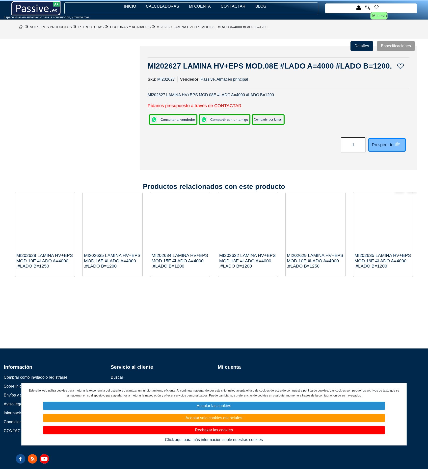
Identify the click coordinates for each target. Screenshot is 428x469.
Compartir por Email (268, 119)
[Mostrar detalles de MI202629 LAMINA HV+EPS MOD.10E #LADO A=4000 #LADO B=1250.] (315, 222)
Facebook (20, 459)
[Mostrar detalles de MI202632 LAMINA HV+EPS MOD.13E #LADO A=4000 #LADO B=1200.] (248, 222)
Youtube (44, 459)
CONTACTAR (233, 6)
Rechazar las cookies (214, 430)
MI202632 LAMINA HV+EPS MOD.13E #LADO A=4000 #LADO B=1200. (247, 261)
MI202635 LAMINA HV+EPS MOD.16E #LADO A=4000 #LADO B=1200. (382, 261)
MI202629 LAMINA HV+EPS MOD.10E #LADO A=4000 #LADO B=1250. (315, 261)
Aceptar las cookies (214, 406)
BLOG (260, 6)
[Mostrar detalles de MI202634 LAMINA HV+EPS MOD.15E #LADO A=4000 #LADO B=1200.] (180, 222)
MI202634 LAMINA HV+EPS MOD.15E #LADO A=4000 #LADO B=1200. (180, 261)
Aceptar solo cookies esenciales (214, 418)
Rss (32, 459)
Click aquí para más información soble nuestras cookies (214, 440)
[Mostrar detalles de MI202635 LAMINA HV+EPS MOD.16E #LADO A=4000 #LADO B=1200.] (383, 222)
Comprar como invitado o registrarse (35, 377)
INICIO (130, 6)
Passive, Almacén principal (224, 79)
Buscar (117, 377)
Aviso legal (13, 404)
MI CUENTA (200, 6)
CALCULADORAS (162, 6)
